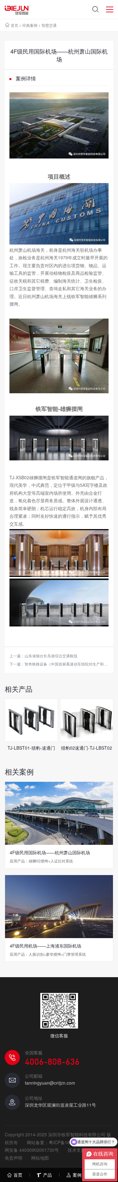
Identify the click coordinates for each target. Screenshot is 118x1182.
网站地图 (40, 1158)
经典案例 (29, 25)
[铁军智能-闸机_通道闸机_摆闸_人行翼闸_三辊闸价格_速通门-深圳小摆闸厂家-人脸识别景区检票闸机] (17, 9)
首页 (14, 25)
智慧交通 (49, 25)
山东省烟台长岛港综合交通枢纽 (51, 655)
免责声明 (13, 1158)
